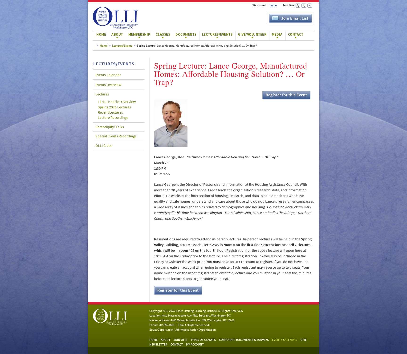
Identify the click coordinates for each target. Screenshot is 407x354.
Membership (139, 34)
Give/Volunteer (252, 34)
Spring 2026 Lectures (114, 107)
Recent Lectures (110, 112)
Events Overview (108, 84)
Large (297, 6)
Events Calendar (108, 74)
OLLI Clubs (103, 145)
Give (304, 340)
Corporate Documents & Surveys (244, 340)
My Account (195, 344)
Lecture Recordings (113, 117)
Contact (295, 34)
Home (101, 34)
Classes (163, 34)
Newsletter (158, 344)
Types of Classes (203, 340)
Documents (185, 34)
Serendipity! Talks (109, 126)
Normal (303, 6)
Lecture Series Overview (117, 101)
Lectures (102, 94)
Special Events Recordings (116, 136)
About (117, 34)
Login (273, 5)
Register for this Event (286, 94)
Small (309, 6)
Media (277, 34)
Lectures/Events (217, 34)
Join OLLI (180, 340)
